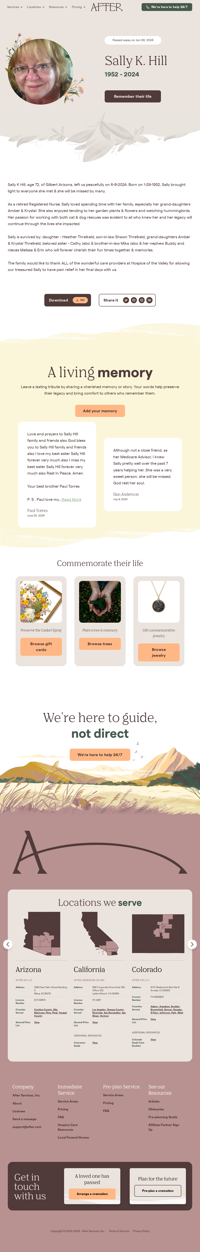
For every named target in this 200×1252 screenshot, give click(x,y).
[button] (15, 7)
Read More (71, 500)
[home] (106, 7)
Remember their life (133, 96)
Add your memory (100, 411)
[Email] (149, 300)
